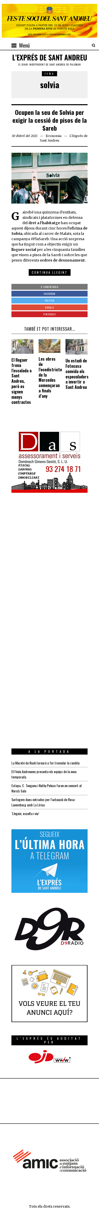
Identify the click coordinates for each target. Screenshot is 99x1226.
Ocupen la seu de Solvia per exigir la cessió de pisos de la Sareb (49, 120)
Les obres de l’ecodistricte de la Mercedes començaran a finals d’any (50, 377)
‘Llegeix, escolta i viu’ (25, 813)
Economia (53, 136)
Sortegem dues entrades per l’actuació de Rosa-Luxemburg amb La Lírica (43, 802)
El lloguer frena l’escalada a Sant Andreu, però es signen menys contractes (21, 381)
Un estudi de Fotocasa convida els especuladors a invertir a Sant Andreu (77, 374)
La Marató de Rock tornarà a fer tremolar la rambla (45, 762)
